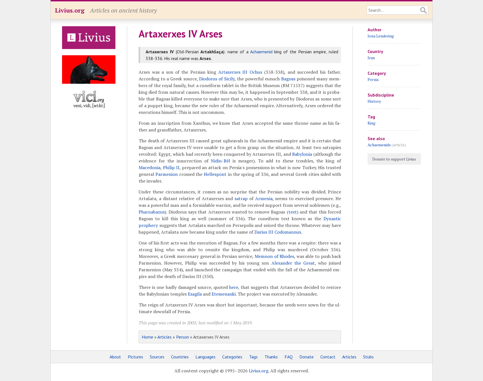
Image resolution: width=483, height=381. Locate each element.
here (233, 287)
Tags (253, 357)
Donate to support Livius (394, 159)
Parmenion (166, 174)
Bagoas (288, 79)
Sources (157, 357)
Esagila (195, 294)
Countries (180, 357)
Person (182, 337)
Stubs (368, 357)
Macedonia (149, 167)
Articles (164, 337)
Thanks (271, 357)
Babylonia (302, 154)
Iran (371, 57)
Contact (327, 357)
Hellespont (215, 174)
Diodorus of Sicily (217, 79)
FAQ (289, 357)
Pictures (135, 357)
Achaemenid (261, 51)
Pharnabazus (152, 212)
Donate (306, 357)
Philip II (171, 167)
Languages (205, 357)
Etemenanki (224, 294)
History (374, 101)
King (371, 123)
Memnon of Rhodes (274, 256)
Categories (232, 357)
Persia (373, 79)
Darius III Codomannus (277, 232)
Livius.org (69, 10)
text (292, 212)
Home (147, 337)
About (115, 357)
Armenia (264, 198)
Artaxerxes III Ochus (240, 72)
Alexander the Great (293, 263)
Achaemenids (379, 144)
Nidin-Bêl (220, 161)
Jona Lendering (381, 36)
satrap (241, 198)
